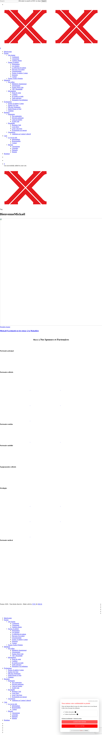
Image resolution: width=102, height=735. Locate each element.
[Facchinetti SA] (75, 405)
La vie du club (12, 704)
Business (7, 679)
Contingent (15, 623)
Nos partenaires (17, 682)
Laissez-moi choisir (79, 722)
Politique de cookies (77, 718)
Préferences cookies (6, 593)
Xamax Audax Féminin (15, 645)
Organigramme (16, 638)
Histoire (10, 711)
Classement (15, 625)
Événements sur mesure (19, 697)
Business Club (16, 691)
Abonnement (16, 652)
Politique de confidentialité (8, 591)
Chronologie (16, 713)
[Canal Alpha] (15, 441)
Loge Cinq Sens (17, 695)
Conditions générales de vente (9, 589)
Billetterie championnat (19, 650)
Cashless (14, 661)
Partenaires (11, 681)
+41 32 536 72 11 (5, 578)
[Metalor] (45, 405)
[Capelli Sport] (15, 484)
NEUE (40, 604)
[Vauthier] (75, 506)
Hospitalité (11, 690)
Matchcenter (8, 618)
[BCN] (45, 420)
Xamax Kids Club (17, 654)
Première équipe (5, 327)
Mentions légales (5, 588)
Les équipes (15, 632)
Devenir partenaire (18, 684)
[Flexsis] (15, 521)
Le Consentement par (79, 730)
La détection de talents (19, 634)
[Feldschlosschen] (45, 521)
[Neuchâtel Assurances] (75, 390)
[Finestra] (45, 390)
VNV (34, 604)
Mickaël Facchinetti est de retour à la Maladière (19, 331)
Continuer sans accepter (93, 700)
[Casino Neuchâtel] (75, 521)
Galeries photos (17, 627)
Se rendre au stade (17, 663)
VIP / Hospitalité (17, 655)
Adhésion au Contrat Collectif (21, 700)
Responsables (16, 707)
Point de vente (16, 659)
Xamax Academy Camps (20, 639)
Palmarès (15, 716)
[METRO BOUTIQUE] (15, 390)
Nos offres (11, 648)
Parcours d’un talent (18, 636)
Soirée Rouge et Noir (14, 675)
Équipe (6, 620)
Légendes (15, 715)
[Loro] (45, 536)
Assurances (11, 698)
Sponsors (15, 641)
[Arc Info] (75, 441)
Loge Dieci (15, 693)
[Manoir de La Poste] (15, 536)
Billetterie (7, 647)
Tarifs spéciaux (16, 664)
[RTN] (45, 441)
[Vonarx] (15, 420)
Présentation (16, 630)
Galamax (11, 677)
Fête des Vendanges (14, 673)
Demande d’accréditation (20, 666)
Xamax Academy (13, 629)
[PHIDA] (15, 405)
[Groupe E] (15, 368)
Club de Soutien (17, 686)
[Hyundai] (15, 463)
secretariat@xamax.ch (7, 576)
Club (5, 702)
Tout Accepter (79, 726)
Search (44, 1)
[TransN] (45, 506)
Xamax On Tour (13, 672)
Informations (12, 657)
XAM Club (15, 688)
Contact (14, 643)
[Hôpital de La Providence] (15, 557)
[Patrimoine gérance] (15, 506)
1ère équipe (11, 621)
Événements (8, 668)
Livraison (3, 586)
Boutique (7, 720)
